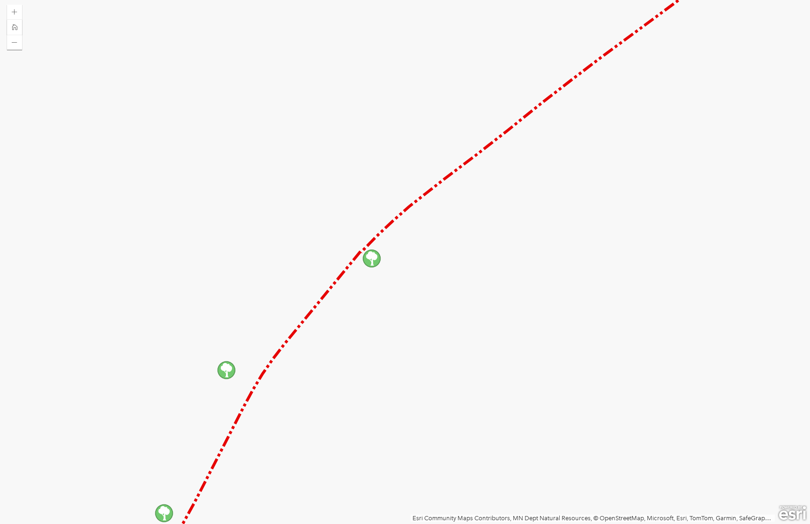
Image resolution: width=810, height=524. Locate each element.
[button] (14, 12)
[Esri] (792, 513)
